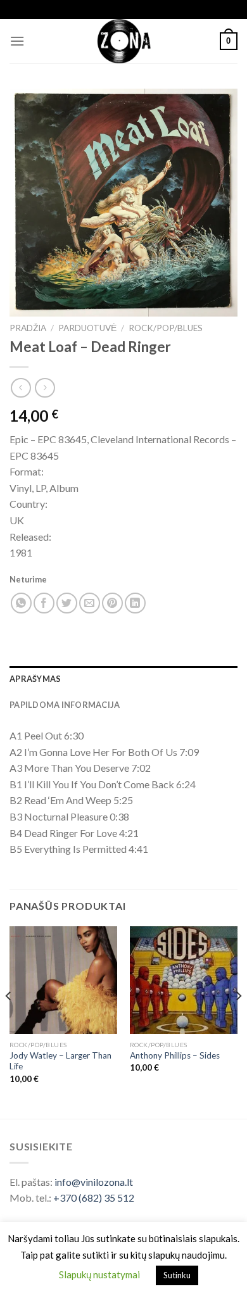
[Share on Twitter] (66, 603)
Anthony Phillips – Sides (175, 1055)
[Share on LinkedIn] (135, 603)
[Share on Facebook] (44, 603)
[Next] (238, 1021)
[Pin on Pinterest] (112, 603)
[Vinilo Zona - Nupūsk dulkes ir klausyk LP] (124, 41)
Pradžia (28, 328)
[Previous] (9, 1021)
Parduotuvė (87, 328)
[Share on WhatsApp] (21, 603)
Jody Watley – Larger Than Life (60, 1061)
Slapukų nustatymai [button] (99, 1274)
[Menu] (17, 40)
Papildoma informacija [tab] (65, 705)
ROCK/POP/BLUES (166, 328)
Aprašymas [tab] (35, 679)
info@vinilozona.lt (93, 1182)
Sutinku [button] (177, 1275)
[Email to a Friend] (89, 603)
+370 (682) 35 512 (93, 1198)
